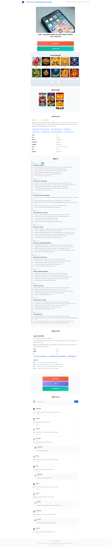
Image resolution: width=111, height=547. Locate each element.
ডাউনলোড (79, 2)
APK (72, 2)
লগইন (75, 2)
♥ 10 (34, 434)
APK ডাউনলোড (55, 43)
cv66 (33, 122)
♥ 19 (34, 414)
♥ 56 (34, 533)
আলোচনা (87, 2)
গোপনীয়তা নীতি (57, 541)
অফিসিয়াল (68, 2)
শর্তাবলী (53, 541)
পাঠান (76, 401)
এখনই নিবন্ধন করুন (55, 48)
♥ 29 (34, 461)
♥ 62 (34, 471)
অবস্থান (83, 2)
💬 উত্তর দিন (39, 414)
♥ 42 (34, 489)
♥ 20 (34, 516)
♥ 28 (34, 444)
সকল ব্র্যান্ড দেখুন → (55, 82)
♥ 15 (34, 424)
